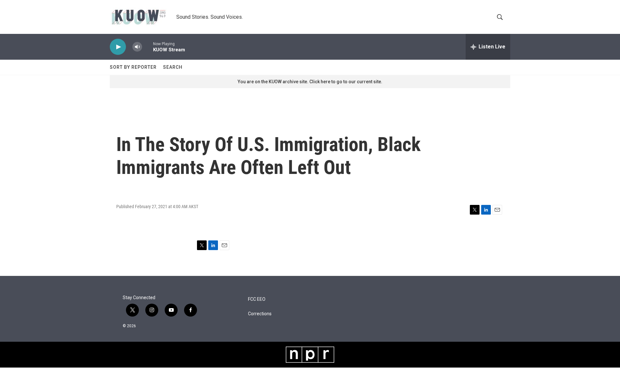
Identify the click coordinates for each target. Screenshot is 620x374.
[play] (118, 47)
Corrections (260, 313)
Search (172, 67)
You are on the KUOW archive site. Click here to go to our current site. (310, 81)
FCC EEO (256, 299)
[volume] (137, 47)
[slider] (148, 46)
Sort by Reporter (133, 67)
